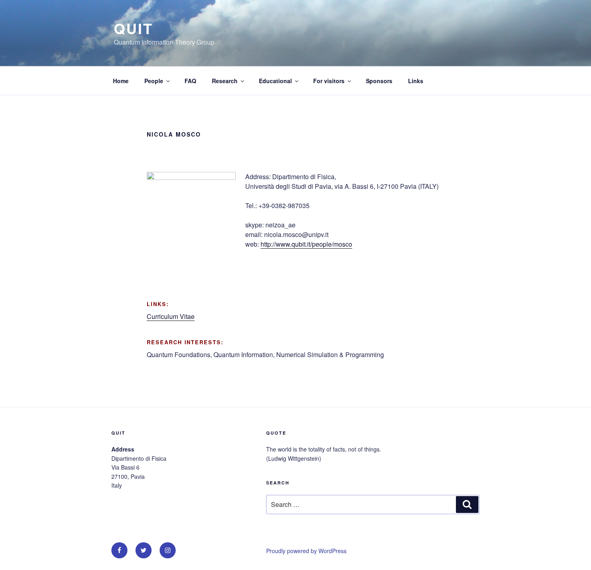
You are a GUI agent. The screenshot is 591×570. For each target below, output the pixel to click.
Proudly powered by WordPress (306, 551)
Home (121, 81)
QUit (133, 28)
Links (415, 81)
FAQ (190, 81)
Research (225, 81)
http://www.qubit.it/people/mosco (306, 244)
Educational (275, 81)
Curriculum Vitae (171, 316)
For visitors (329, 81)
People (153, 81)
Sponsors (379, 81)
